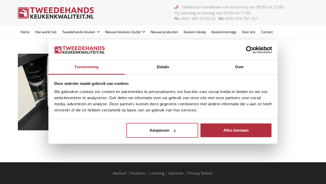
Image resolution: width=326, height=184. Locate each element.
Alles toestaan (236, 130)
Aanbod (119, 173)
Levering (156, 173)
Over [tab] (239, 67)
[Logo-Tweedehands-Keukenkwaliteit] (55, 13)
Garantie (175, 173)
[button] (97, 32)
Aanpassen (159, 130)
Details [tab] (163, 67)
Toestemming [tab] (86, 67)
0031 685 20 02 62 (198, 18)
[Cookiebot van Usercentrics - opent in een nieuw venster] (249, 50)
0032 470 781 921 (241, 18)
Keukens (137, 173)
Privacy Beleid (200, 173)
